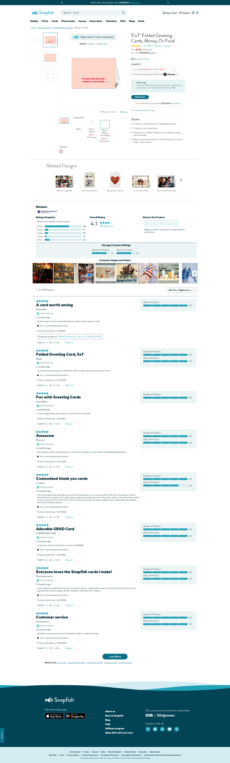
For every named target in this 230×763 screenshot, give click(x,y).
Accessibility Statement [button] (131, 755)
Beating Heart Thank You (115, 191)
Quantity (136, 64)
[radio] (61, 151)
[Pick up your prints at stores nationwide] (149, 715)
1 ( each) (148, 69)
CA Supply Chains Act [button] (110, 755)
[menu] (123, 111)
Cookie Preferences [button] (90, 755)
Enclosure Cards (110, 662)
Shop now (136, 2)
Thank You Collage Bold (64, 191)
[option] (50, 40)
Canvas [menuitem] (82, 21)
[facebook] (149, 728)
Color (62, 147)
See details (175, 103)
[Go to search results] (123, 13)
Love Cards (61, 662)
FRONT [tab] (83, 43)
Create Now (140, 97)
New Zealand (154, 752)
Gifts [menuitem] (123, 21)
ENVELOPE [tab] (102, 43)
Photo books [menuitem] (68, 21)
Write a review (163, 45)
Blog (107, 720)
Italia (103, 752)
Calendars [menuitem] (111, 21)
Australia (143, 752)
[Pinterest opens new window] (163, 728)
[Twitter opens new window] (177, 728)
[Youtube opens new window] (170, 728)
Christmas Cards (125, 662)
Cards (33, 27)
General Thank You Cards (63, 27)
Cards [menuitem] (55, 21)
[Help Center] (193, 13)
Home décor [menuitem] (96, 21)
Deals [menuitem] (141, 21)
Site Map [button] (52, 755)
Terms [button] (61, 755)
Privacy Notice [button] (73, 755)
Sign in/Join (171, 13)
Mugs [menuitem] (132, 21)
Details (152, 52)
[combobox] (93, 13)
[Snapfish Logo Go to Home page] (43, 13)
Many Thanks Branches (89, 191)
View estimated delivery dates (143, 110)
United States (130, 752)
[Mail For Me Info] (173, 87)
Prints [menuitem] (45, 21)
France (86, 752)
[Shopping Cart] (196, 13)
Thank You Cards (44, 27)
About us (110, 711)
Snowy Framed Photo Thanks (166, 191)
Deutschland (75, 752)
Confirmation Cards (94, 662)
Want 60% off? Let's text (119, 732)
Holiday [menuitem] (34, 21)
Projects (186, 13)
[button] (101, 112)
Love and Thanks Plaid (140, 191)
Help (107, 724)
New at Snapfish (114, 715)
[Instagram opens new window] (156, 728)
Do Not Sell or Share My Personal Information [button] (162, 755)
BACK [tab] (91, 43)
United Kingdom (115, 752)
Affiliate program (114, 728)
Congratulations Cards (76, 662)
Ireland (95, 752)
